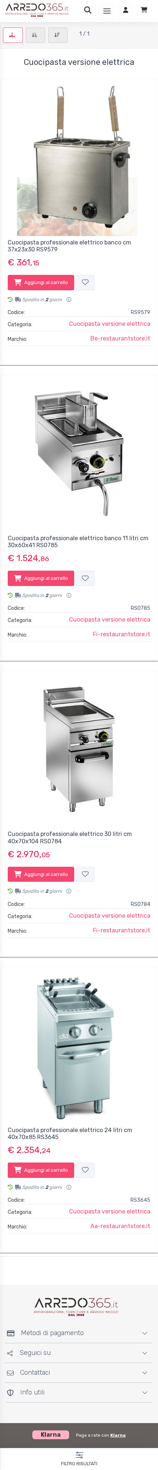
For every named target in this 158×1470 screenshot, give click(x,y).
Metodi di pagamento (52, 1333)
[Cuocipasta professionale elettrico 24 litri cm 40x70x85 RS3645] (79, 1045)
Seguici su (35, 1353)
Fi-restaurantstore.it (121, 634)
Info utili (32, 1392)
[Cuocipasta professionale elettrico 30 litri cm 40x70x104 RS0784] (79, 749)
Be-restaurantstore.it (120, 338)
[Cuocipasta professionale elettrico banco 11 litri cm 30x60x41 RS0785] (79, 453)
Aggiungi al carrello (46, 282)
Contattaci (35, 1372)
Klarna (118, 1435)
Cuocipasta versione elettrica (109, 323)
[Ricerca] (88, 11)
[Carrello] (144, 11)
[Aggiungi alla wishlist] (85, 282)
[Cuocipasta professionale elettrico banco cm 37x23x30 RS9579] (79, 157)
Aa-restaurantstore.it (120, 1226)
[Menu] (107, 11)
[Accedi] (125, 11)
